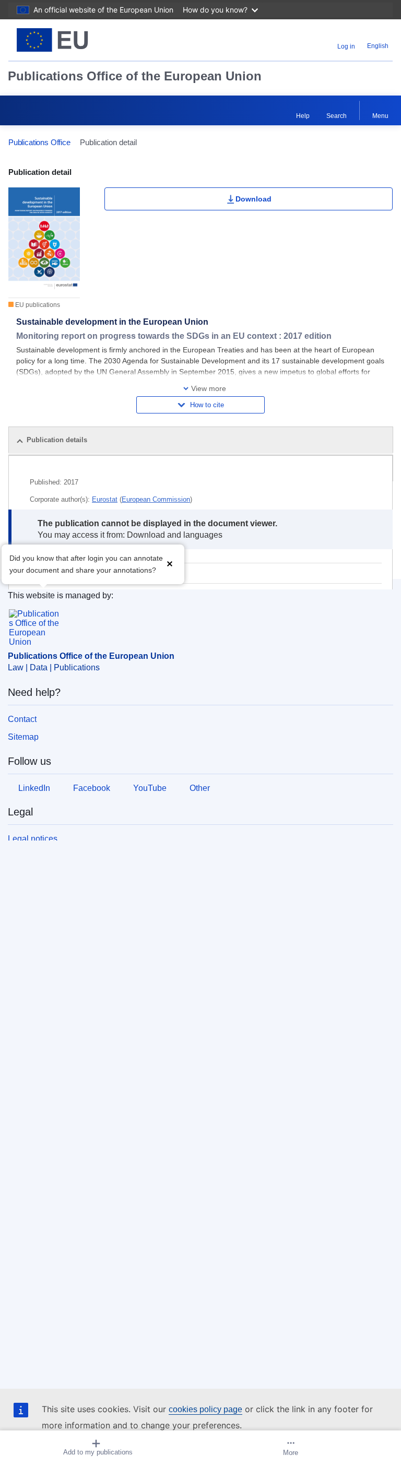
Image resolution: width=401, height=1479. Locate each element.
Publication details (57, 440)
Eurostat (104, 499)
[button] (169, 563)
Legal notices (32, 838)
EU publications (37, 305)
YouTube (150, 788)
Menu (380, 116)
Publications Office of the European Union (135, 76)
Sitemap (23, 736)
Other (200, 788)
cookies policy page (205, 1409)
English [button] (377, 46)
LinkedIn (34, 788)
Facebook (91, 788)
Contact (22, 719)
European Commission (156, 499)
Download (253, 199)
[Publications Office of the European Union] (76, 40)
